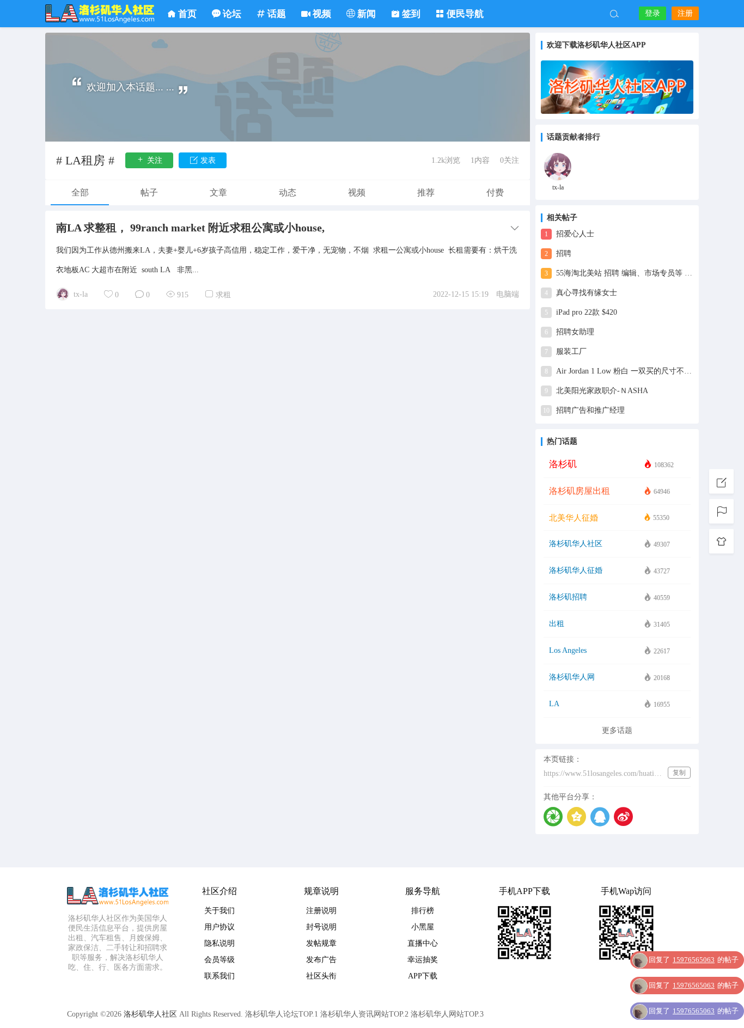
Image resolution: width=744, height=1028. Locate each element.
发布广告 (321, 960)
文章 (218, 192)
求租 (223, 295)
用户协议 (219, 927)
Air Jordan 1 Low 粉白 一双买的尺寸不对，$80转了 (619, 371)
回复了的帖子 (694, 960)
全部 (80, 192)
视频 (356, 192)
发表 (207, 160)
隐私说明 (219, 943)
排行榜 (422, 911)
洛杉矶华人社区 (99, 13)
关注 (153, 160)
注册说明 (321, 911)
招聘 (558, 253)
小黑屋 (422, 927)
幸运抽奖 (422, 960)
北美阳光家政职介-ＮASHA (596, 391)
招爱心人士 (569, 234)
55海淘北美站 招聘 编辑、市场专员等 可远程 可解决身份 (619, 273)
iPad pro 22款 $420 (581, 312)
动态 (287, 192)
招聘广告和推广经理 (584, 410)
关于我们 (219, 911)
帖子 (149, 192)
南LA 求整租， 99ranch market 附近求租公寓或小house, (190, 228)
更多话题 (617, 730)
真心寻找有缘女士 (581, 293)
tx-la (81, 294)
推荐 (426, 192)
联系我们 (219, 976)
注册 (685, 13)
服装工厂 (566, 351)
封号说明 (321, 927)
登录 (652, 13)
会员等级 (219, 960)
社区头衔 (321, 976)
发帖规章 (321, 943)
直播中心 (422, 943)
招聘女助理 (569, 332)
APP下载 (422, 976)
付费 (495, 192)
